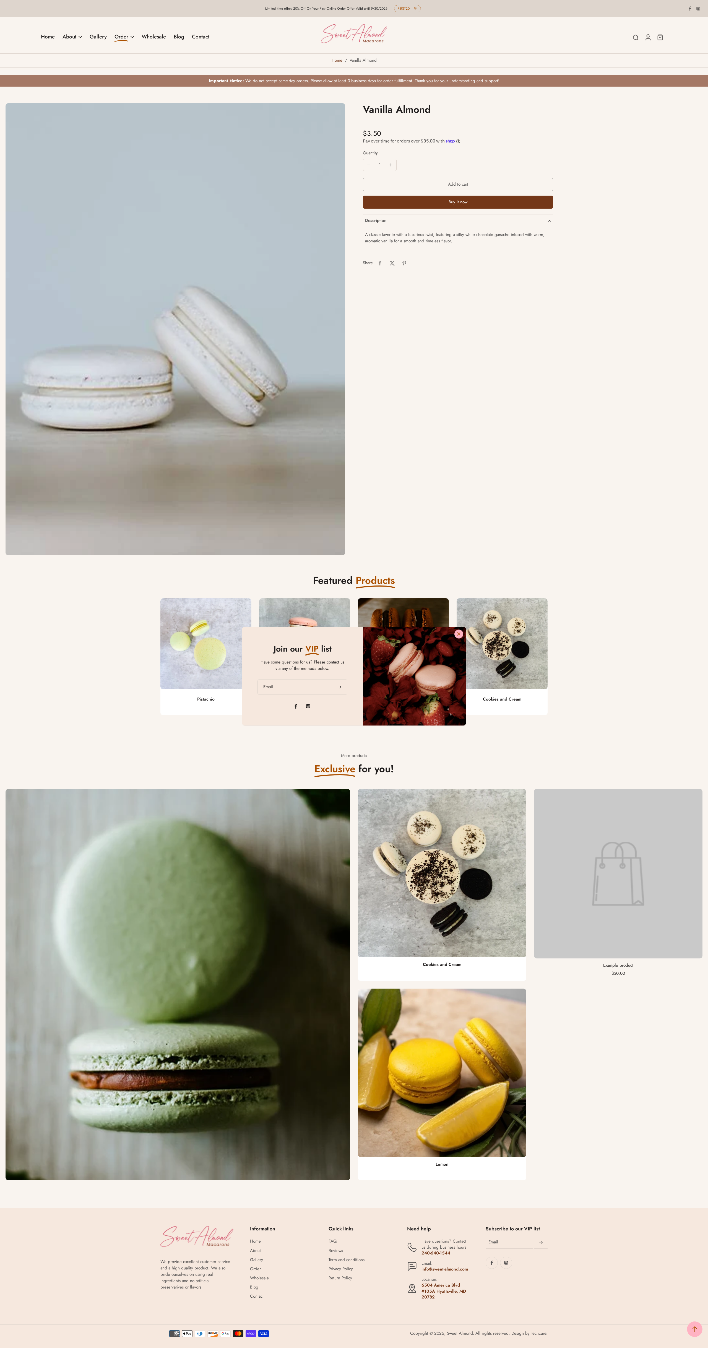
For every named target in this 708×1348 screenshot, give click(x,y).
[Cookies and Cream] (502, 643)
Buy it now (458, 202)
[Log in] (648, 37)
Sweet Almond (460, 1333)
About (255, 1251)
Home (337, 60)
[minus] (368, 165)
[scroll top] (694, 1329)
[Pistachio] (205, 643)
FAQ (333, 1241)
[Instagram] (698, 8)
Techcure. (539, 1333)
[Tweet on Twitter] (392, 263)
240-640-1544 (435, 1253)
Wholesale (259, 1278)
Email (493, 1242)
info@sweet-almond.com (444, 1269)
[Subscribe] (541, 1242)
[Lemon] (442, 1073)
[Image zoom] (175, 329)
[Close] (459, 634)
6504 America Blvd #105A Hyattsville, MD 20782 (443, 1291)
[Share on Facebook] (380, 263)
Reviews (336, 1251)
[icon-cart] (660, 37)
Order (255, 1269)
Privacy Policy (341, 1269)
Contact (257, 1296)
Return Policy (340, 1278)
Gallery (256, 1260)
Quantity (370, 153)
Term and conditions (347, 1260)
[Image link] (178, 984)
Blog (254, 1287)
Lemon (442, 1164)
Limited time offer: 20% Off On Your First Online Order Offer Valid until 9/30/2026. (327, 8)
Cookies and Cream (502, 699)
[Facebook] (690, 8)
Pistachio (206, 699)
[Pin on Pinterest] (404, 263)
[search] (635, 37)
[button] (458, 184)
